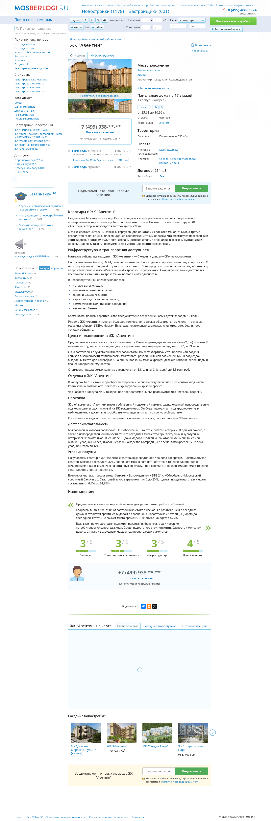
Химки (119, 39)
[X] (154, 606)
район (99, 27)
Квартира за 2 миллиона (29, 83)
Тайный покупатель (220, 5)
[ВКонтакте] (143, 606)
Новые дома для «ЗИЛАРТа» (31, 256)
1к (150, 107)
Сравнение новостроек (191, 5)
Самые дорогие (24, 48)
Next (212, 732)
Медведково (22, 291)
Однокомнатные (24, 106)
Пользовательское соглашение (108, 817)
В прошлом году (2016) (28, 160)
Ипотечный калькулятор (132, 5)
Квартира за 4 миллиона (29, 91)
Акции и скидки (243, 5)
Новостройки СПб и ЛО (28, 817)
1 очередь (79, 151)
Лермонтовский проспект (30, 300)
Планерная (21, 282)
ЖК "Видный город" (26, 148)
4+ (104, 20)
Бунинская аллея (24, 309)
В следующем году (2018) (29, 167)
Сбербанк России (170, 159)
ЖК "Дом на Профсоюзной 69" (32, 144)
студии (76, 20)
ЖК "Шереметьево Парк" (191, 748)
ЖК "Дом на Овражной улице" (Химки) (84, 749)
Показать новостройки (233, 21)
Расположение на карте (154, 88)
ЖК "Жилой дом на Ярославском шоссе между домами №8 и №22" (38, 135)
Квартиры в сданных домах (31, 68)
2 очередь (79, 167)
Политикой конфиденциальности (180, 198)
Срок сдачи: (133, 27)
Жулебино (20, 287)
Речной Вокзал (23, 273)
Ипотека (19, 60)
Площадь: (134, 20)
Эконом (164, 122)
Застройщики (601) (149, 11)
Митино (19, 305)
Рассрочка (20, 56)
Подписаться (191, 188)
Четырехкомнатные (26, 118)
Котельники (21, 277)
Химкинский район (101, 39)
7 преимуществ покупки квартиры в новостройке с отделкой (40, 207)
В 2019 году (21, 171)
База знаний (42, 193)
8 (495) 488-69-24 (242, 10)
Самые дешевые (24, 44)
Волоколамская (24, 296)
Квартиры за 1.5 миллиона (30, 79)
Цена (173, 20)
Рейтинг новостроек (162, 5)
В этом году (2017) (25, 164)
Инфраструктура (102, 55)
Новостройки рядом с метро (32, 52)
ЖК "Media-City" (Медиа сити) (32, 140)
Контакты (138, 817)
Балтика (164, 149)
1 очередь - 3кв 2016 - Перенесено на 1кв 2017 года (100, 160)
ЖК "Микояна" (117, 746)
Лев (161, 176)
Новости (87, 5)
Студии (18, 102)
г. (163, 27)
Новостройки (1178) (103, 11)
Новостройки (78, 39)
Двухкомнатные (24, 110)
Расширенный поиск (227, 29)
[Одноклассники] (149, 606)
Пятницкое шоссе (25, 314)
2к (156, 107)
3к (162, 107)
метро (78, 27)
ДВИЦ (174, 149)
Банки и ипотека (105, 5)
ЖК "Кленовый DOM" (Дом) (31, 129)
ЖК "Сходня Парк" (155, 746)
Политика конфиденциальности (65, 817)
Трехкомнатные (24, 114)
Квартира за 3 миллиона (29, 87)
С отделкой (21, 64)
